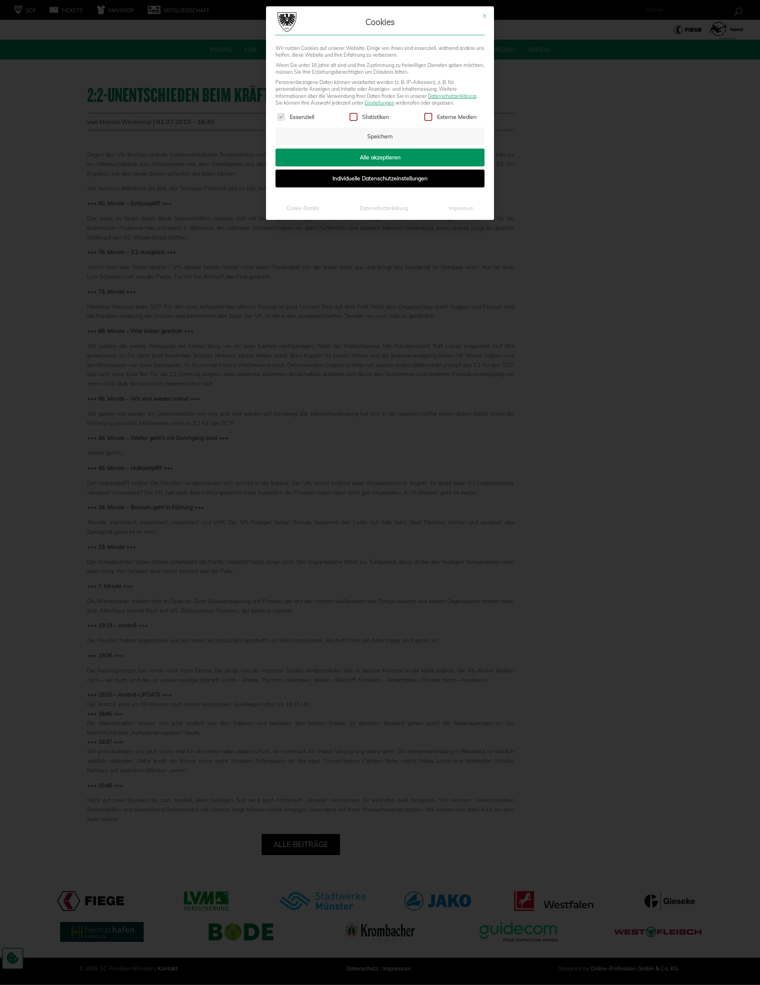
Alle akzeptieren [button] (380, 157)
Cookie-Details (303, 208)
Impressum (461, 208)
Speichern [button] (380, 136)
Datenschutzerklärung (452, 96)
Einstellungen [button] (379, 103)
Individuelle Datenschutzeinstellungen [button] (380, 178)
